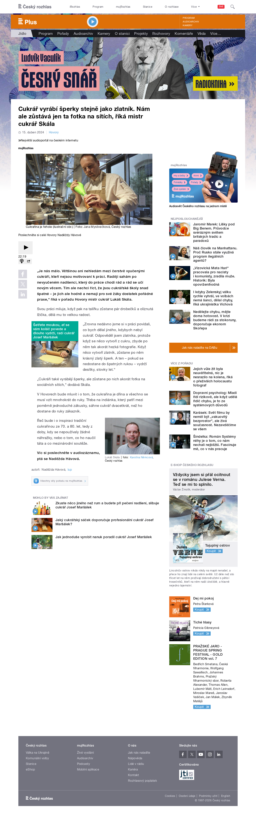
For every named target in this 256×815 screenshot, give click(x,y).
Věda (202, 33)
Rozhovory (161, 33)
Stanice (147, 6)
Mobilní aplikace (88, 769)
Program (98, 6)
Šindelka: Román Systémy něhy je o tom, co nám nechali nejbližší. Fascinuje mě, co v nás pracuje (214, 443)
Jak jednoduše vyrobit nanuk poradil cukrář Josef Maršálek (103, 537)
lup (70, 469)
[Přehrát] (25, 247)
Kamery (187, 25)
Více (215, 33)
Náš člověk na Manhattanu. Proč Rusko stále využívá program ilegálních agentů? (215, 254)
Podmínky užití (208, 795)
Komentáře (184, 33)
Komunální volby (37, 758)
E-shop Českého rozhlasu (192, 465)
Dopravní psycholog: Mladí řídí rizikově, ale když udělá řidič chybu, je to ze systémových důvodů (215, 399)
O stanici (122, 33)
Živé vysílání (180, 189)
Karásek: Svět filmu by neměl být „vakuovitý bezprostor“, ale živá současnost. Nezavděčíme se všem (214, 421)
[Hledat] (233, 6)
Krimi (196, 175)
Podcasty (83, 764)
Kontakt (133, 775)
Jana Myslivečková (97, 227)
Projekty (141, 33)
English (225, 795)
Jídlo (22, 33)
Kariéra (133, 769)
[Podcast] (21, 261)
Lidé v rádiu (136, 764)
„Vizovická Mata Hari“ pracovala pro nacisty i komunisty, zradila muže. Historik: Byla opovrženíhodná (214, 276)
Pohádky (178, 182)
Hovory (54, 132)
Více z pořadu (182, 363)
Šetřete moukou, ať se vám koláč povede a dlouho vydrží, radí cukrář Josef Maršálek (53, 331)
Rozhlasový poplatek (142, 780)
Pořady (63, 33)
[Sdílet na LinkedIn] (22, 294)
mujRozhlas (123, 6)
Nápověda (135, 758)
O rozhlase (172, 6)
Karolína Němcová (141, 457)
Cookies (170, 795)
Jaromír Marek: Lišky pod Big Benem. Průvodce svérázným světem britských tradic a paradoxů (214, 232)
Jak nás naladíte (139, 752)
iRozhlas (75, 6)
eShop (30, 769)
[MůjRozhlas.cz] (25, 148)
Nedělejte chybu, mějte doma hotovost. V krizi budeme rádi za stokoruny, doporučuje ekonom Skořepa (214, 320)
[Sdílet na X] (22, 284)
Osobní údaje (187, 795)
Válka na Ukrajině (37, 752)
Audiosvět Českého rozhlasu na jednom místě (198, 206)
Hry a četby (179, 175)
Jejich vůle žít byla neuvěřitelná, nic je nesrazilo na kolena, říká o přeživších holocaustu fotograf (213, 377)
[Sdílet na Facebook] (22, 274)
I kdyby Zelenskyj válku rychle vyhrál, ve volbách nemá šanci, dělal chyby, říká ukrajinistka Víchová (213, 298)
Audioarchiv (191, 21)
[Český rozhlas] (34, 6)
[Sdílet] (28, 261)
